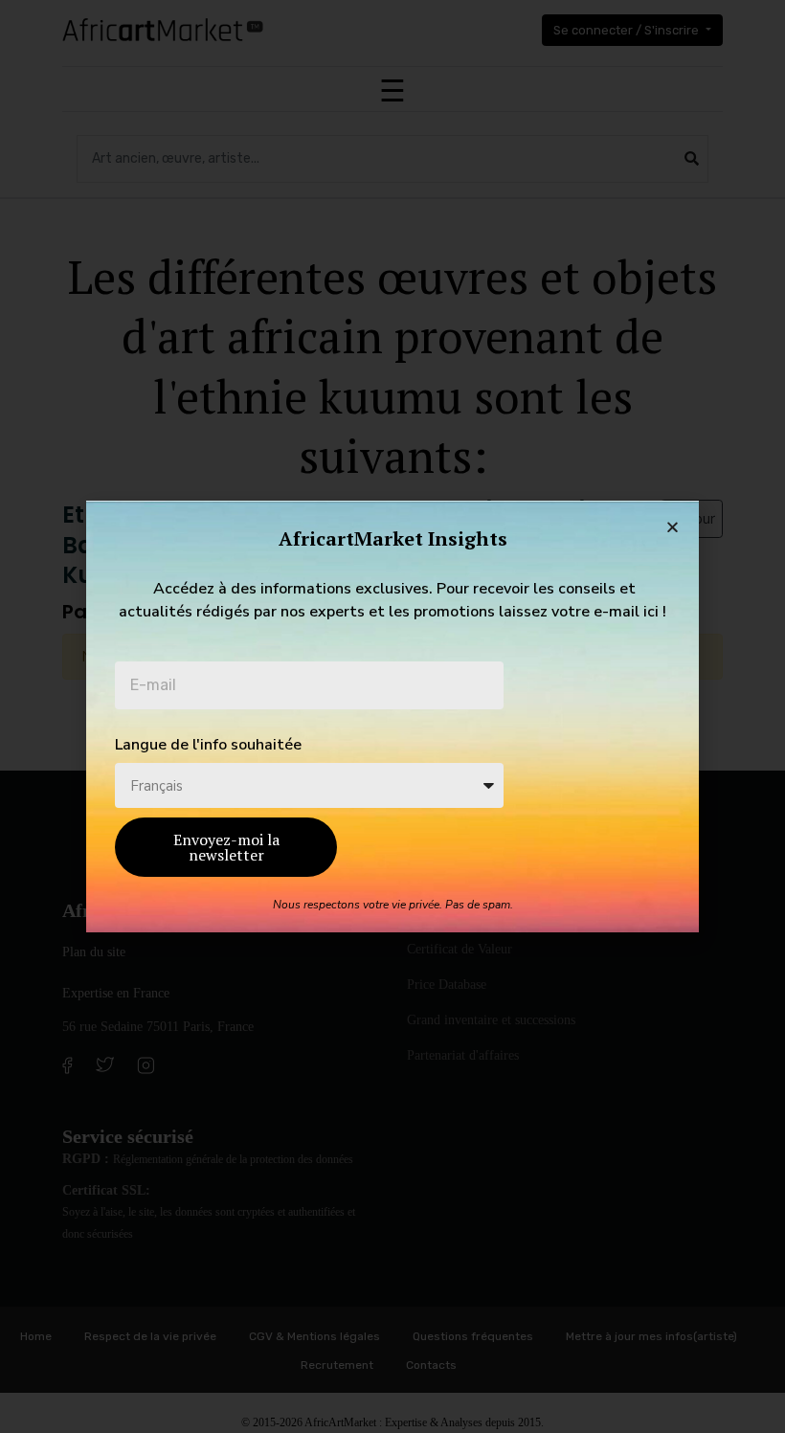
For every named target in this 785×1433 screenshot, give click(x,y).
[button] (672, 527)
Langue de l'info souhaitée (208, 744)
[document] (392, 716)
